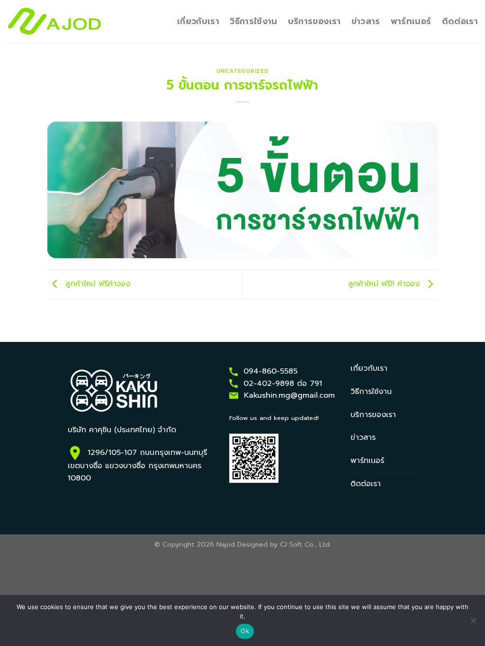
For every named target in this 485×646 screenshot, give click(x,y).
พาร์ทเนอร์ (411, 21)
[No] (473, 623)
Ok (245, 631)
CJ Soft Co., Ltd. (305, 544)
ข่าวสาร (365, 21)
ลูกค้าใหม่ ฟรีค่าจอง (96, 284)
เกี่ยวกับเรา (198, 21)
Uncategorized (242, 71)
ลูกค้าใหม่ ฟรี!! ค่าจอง (385, 284)
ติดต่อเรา (460, 21)
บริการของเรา (314, 21)
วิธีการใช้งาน (254, 21)
